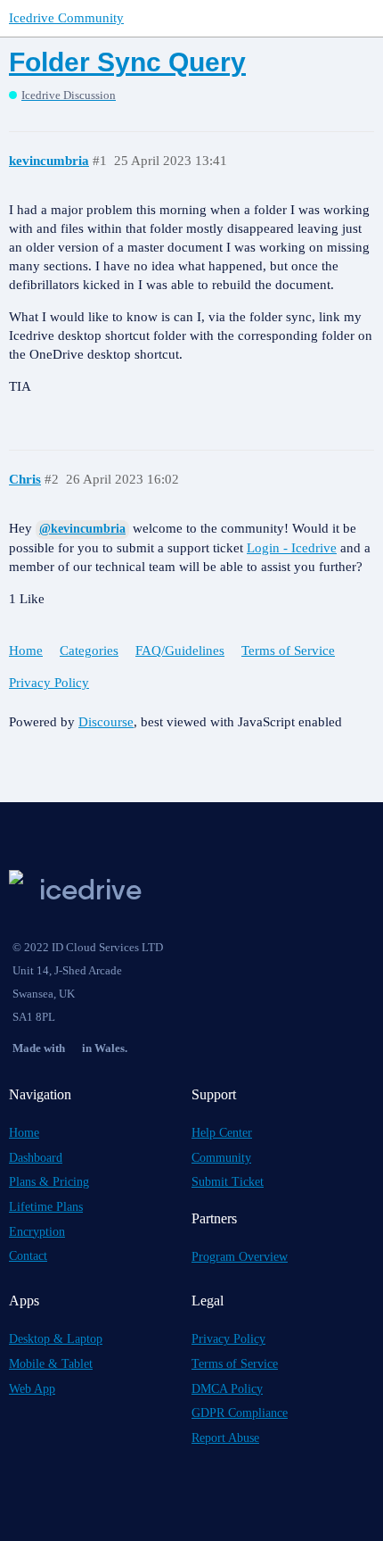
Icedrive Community (66, 18)
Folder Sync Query (127, 62)
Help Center (222, 1132)
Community (221, 1157)
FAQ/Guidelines (179, 650)
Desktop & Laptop (55, 1339)
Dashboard (35, 1157)
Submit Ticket (228, 1182)
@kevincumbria (82, 528)
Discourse (106, 722)
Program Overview (240, 1256)
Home (26, 650)
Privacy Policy (49, 682)
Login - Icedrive (292, 548)
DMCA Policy (227, 1389)
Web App (32, 1389)
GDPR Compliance (240, 1413)
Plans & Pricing (49, 1182)
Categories (89, 650)
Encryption (37, 1232)
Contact (28, 1256)
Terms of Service (288, 650)
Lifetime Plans (46, 1207)
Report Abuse (225, 1438)
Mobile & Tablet (51, 1364)
